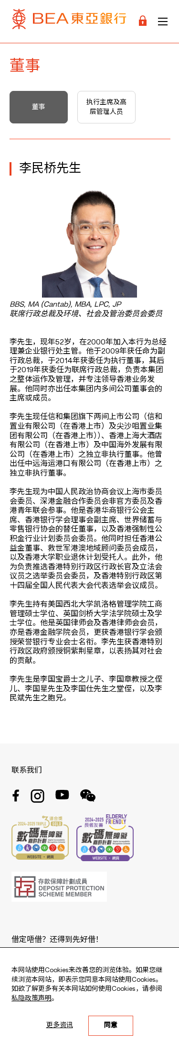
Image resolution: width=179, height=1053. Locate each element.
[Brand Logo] (69, 21)
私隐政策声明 (31, 998)
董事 (38, 107)
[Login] (142, 21)
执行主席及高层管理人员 (106, 107)
